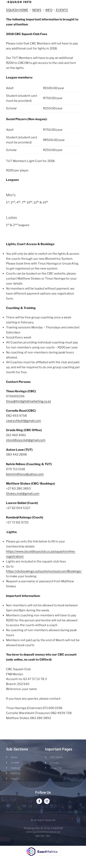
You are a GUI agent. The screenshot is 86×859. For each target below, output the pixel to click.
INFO (48, 10)
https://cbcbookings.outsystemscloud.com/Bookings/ (44, 571)
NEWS (36, 10)
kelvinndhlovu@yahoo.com (25, 474)
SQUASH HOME (17, 10)
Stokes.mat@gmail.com (22, 493)
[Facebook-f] (39, 801)
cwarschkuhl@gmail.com (23, 420)
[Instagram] (47, 801)
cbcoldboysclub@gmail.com (25, 440)
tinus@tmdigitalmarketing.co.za (28, 401)
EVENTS (61, 10)
